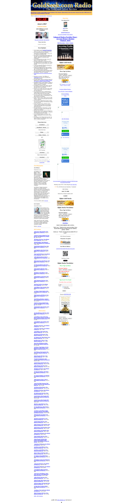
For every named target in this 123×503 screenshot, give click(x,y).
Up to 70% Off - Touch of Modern (65, 91)
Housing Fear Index (80, 12)
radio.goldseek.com (61, 500)
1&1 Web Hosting (65, 118)
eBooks (63, 12)
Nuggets (59, 12)
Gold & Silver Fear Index (70, 12)
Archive (35, 12)
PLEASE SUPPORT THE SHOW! (42, 40)
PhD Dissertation (61, 43)
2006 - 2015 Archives (38, 496)
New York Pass (73, 184)
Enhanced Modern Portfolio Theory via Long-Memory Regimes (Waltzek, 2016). (65, 38)
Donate (49, 12)
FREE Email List (87, 12)
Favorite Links (34, 13)
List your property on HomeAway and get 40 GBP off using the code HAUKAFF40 (65, 182)
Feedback (53, 12)
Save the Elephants (41, 13)
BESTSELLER (67, 294)
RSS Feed (47, 13)
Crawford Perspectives (47, 50)
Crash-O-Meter (44, 12)
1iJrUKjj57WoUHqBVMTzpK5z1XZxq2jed (65, 248)
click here (46, 200)
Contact (38, 12)
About (32, 12)
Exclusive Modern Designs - (65, 89)
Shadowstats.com (37, 77)
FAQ (56, 12)
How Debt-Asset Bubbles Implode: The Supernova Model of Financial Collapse (43, 81)
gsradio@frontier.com (65, 32)
